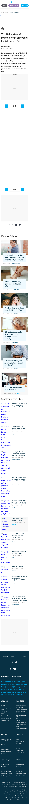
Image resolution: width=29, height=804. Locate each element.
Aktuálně (4, 701)
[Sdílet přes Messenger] (20, 225)
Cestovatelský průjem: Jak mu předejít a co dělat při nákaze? (14, 363)
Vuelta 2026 (19, 694)
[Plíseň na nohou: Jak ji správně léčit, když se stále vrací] (14, 273)
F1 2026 (18, 748)
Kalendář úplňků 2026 (6, 718)
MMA (17, 739)
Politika (4, 734)
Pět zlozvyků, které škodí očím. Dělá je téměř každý (14, 309)
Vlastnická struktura (19, 795)
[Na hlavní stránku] (14, 2)
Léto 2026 (20, 701)
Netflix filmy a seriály (6, 776)
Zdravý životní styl (14, 12)
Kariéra (24, 656)
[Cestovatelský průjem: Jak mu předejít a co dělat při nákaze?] (14, 352)
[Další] (22, 106)
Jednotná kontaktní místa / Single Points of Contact (14, 797)
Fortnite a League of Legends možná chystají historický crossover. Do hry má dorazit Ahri (19, 428)
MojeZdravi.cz (4, 12)
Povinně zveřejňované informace (14, 799)
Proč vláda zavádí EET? (6, 747)
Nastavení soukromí (9, 795)
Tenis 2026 (19, 746)
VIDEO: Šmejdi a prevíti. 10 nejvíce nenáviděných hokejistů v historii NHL (19, 578)
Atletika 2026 (19, 750)
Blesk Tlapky (16, 681)
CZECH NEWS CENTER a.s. (20, 782)
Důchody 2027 (19, 771)
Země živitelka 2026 (21, 776)
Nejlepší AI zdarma (5, 769)
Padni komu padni (5, 749)
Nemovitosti (9, 687)
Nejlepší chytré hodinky (6, 771)
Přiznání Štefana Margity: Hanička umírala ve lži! (19, 552)
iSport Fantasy (10, 684)
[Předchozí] (6, 106)
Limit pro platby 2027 (21, 769)
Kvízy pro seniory (5, 715)
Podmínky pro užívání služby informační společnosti (14, 792)
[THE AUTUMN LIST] (6, 570)
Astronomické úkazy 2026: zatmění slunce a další (21, 717)
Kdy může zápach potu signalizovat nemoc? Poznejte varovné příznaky (13, 335)
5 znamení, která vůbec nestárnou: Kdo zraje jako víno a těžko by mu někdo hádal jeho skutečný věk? (19, 598)
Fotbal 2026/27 (20, 741)
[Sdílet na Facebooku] (9, 225)
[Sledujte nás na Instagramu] (16, 662)
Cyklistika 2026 (20, 753)
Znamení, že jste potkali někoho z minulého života (21, 711)
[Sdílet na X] (12, 225)
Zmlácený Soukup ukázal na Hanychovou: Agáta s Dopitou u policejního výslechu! (19, 405)
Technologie (5, 760)
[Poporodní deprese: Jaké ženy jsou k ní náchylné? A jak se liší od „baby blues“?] (14, 247)
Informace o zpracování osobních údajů (12, 794)
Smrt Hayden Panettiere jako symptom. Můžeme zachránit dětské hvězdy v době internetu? (18, 453)
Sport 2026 (20, 734)
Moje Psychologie (6, 681)
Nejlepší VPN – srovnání (6, 773)
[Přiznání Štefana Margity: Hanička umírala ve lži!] (6, 557)
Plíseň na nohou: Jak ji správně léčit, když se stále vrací (13, 284)
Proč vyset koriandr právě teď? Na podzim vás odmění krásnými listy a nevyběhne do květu (19, 479)
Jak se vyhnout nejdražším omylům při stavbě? (19, 519)
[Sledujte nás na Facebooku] (12, 662)
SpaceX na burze (5, 764)
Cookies (23, 794)
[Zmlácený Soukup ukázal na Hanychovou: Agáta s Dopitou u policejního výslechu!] (6, 413)
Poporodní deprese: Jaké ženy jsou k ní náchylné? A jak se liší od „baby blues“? (14, 257)
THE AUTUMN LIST (17, 566)
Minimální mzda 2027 (21, 773)
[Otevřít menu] (26, 2)
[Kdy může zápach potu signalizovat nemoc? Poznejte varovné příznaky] (14, 324)
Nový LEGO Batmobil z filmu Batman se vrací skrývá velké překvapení (20, 535)
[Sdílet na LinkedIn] (16, 225)
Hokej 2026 (19, 743)
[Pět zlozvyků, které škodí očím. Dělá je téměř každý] (14, 300)
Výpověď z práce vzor (6, 751)
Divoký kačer (4, 754)
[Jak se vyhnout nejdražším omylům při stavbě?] (6, 524)
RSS (18, 656)
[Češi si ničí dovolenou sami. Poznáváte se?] (14, 380)
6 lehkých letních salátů (21, 728)
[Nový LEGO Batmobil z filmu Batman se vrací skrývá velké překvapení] (6, 541)
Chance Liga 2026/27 (9, 694)
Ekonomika (20, 760)
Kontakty (5, 656)
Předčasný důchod (20, 764)
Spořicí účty (19, 766)
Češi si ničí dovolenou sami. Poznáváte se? (13, 389)
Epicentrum (4, 705)
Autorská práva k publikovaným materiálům (14, 790)
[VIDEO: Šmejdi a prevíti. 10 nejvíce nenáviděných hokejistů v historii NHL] (6, 585)
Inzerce (12, 656)
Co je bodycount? (5, 720)
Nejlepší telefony (5, 766)
